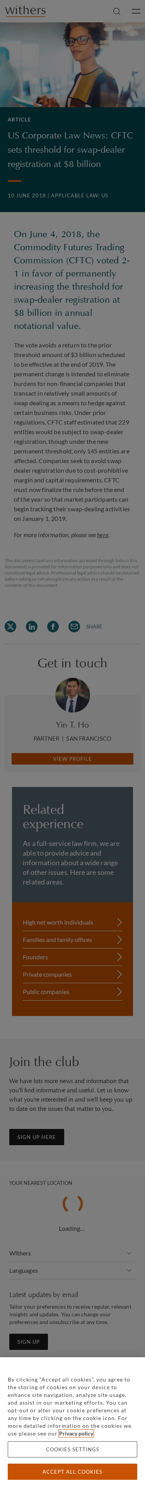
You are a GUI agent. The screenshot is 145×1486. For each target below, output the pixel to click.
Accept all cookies (72, 1472)
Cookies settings (72, 1449)
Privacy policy (76, 1433)
